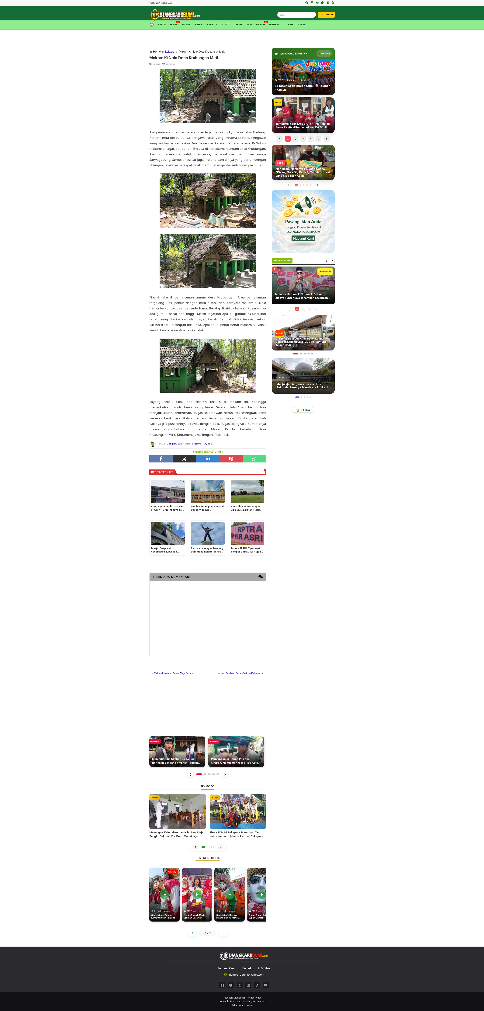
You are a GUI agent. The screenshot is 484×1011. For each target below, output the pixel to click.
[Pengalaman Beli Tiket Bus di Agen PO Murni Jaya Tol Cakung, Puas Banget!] (168, 491)
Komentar (170, 63)
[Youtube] (265, 985)
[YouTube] (317, 3)
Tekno (238, 24)
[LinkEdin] (207, 458)
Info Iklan (264, 968)
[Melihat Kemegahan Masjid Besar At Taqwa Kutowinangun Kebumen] (208, 491)
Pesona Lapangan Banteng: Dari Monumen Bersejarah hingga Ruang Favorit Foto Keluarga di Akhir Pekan (207, 550)
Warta (301, 24)
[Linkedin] (248, 985)
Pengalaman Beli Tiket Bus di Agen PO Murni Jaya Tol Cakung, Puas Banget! (167, 508)
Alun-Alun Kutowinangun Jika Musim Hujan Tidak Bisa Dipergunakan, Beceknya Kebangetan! (246, 508)
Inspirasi (212, 24)
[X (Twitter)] (333, 3)
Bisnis (198, 24)
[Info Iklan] (303, 221)
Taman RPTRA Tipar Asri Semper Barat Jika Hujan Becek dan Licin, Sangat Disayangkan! (246, 550)
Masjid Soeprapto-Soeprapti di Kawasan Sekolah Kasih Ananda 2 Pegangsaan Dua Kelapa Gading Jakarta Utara (165, 550)
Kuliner (260, 24)
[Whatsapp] (254, 458)
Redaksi (227, 997)
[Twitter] (184, 458)
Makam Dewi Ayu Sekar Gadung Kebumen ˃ (240, 673)
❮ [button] (195, 847)
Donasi (246, 968)
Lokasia (288, 24)
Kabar (162, 24)
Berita (174, 24)
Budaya (186, 24)
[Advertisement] (242, 38)
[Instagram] (311, 3)
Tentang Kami (226, 968)
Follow (303, 410)
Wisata (225, 24)
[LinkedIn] (327, 3)
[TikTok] (322, 3)
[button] (203, 847)
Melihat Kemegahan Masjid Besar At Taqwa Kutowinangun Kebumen (207, 508)
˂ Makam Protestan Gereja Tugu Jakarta (173, 673)
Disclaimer (239, 997)
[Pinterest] (231, 458)
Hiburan (274, 24)
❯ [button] (220, 847)
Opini (249, 24)
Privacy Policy (254, 997)
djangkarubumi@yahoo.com (246, 974)
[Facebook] (306, 3)
